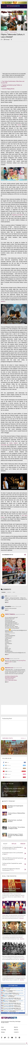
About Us (16, 1027)
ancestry (14, 740)
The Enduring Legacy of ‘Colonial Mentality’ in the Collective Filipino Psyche (15, 835)
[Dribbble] (16, 1037)
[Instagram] (8, 1037)
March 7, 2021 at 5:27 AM (17, 667)
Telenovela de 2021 (9, 678)
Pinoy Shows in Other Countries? (12, 568)
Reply (6, 602)
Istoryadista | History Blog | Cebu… (8, 1004)
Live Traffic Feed (12, 985)
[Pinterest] (19, 1037)
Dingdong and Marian (17, 214)
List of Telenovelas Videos (11, 680)
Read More (14, 750)
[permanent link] (11, 39)
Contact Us (16, 1032)
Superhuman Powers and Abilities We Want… (12, 993)
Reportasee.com (9, 667)
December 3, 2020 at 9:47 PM (14, 658)
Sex (20, 116)
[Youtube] (12, 1037)
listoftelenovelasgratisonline (11, 676)
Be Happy (7, 658)
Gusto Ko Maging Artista (8, 88)
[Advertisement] (14, 56)
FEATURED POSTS (7, 738)
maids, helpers (13, 443)
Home (2, 1027)
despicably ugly (5, 444)
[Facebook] (1, 1037)
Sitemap (3, 1032)
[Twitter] (5, 1037)
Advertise (16, 1029)
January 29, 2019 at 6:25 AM (20, 614)
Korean (19, 124)
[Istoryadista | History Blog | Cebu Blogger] (13, 6)
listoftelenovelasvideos (10, 677)
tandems (3, 301)
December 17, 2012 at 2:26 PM (16, 606)
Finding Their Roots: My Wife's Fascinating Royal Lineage (14, 745)
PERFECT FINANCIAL (10, 614)
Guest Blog (3, 1029)
